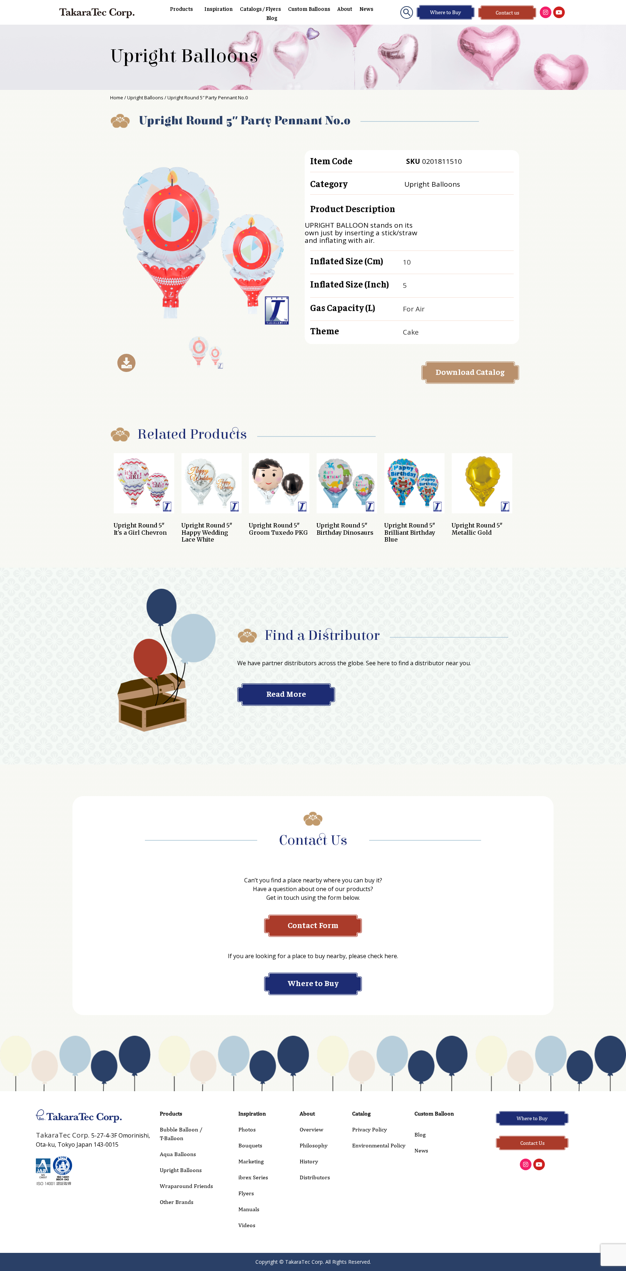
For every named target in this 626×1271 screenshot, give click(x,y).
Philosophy (313, 1145)
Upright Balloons (184, 56)
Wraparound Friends (186, 1186)
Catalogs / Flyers (260, 8)
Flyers (246, 1193)
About (344, 8)
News (366, 8)
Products (181, 8)
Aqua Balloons (178, 1154)
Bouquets (250, 1145)
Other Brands (176, 1201)
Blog (271, 17)
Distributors (315, 1177)
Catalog (361, 1113)
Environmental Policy (378, 1145)
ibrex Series (253, 1177)
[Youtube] (559, 12)
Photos (247, 1129)
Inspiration (218, 8)
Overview (311, 1129)
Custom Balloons (309, 8)
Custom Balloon (434, 1113)
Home (116, 97)
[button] (406, 12)
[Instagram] (545, 12)
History (309, 1161)
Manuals (248, 1209)
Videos (246, 1225)
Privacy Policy (369, 1129)
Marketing (251, 1161)
